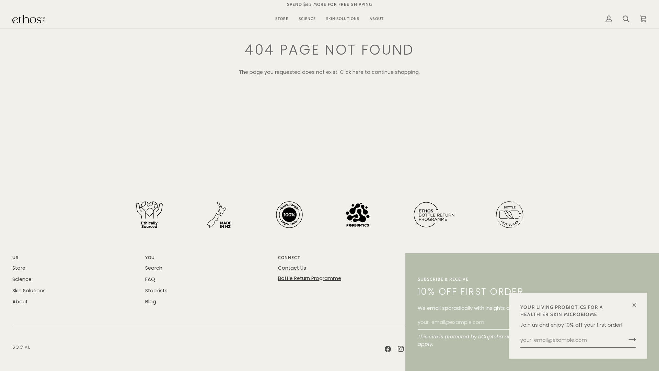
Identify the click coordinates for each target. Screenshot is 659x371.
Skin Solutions (29, 290)
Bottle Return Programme (309, 278)
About (20, 301)
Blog (150, 301)
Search (153, 268)
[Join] (630, 339)
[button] (281, 19)
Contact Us (292, 268)
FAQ (150, 279)
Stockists (156, 290)
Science (22, 279)
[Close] (637, 302)
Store (18, 268)
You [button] (150, 257)
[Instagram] (401, 349)
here (357, 72)
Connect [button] (289, 257)
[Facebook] (388, 349)
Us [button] (15, 257)
